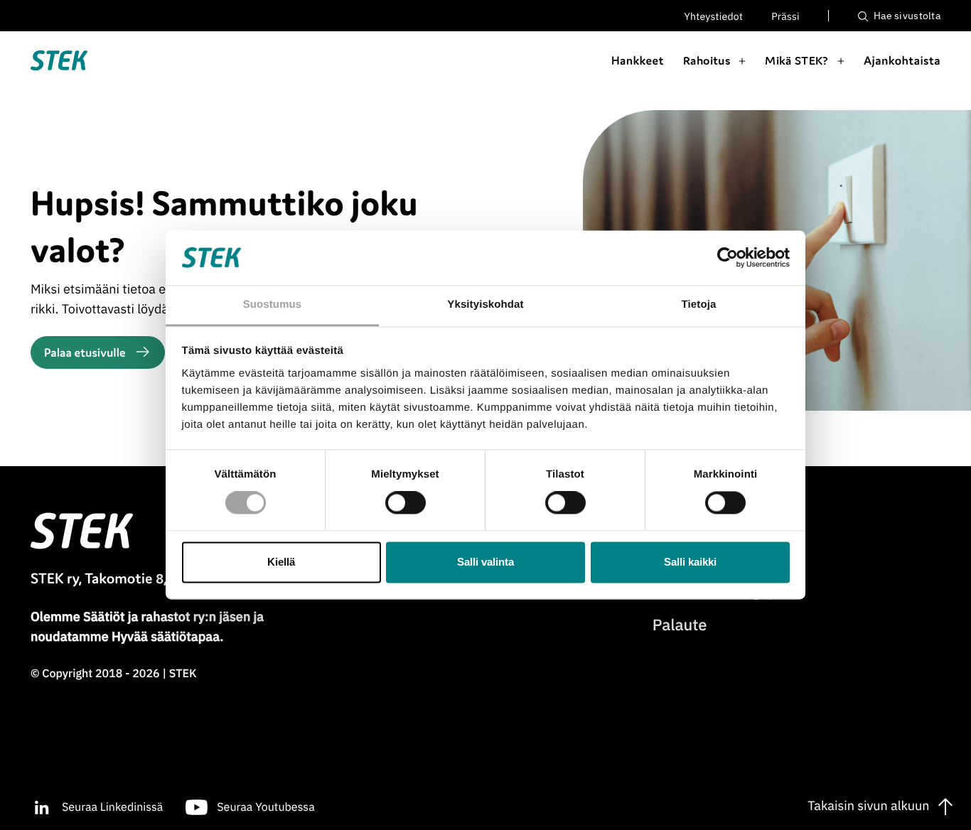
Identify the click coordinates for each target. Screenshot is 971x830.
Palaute (680, 625)
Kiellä (281, 562)
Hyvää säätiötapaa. (167, 636)
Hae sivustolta (905, 15)
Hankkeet (637, 60)
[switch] (405, 503)
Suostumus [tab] (272, 304)
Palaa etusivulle (85, 352)
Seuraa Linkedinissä (112, 807)
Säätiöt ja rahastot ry (144, 616)
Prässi (785, 16)
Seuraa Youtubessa (265, 807)
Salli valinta (485, 562)
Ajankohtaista (902, 60)
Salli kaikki (690, 562)
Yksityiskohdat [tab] (485, 304)
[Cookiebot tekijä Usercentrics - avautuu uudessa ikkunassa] (727, 258)
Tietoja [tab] (699, 304)
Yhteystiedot (714, 16)
